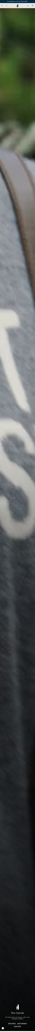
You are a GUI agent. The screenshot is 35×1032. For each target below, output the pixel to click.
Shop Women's (22, 1023)
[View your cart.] (31, 5)
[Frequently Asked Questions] (17, 1)
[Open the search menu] (6, 5)
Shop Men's (12, 1023)
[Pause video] (3, 1028)
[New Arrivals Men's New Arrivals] (17, 519)
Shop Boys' (17, 1026)
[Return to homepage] (17, 5)
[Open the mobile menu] (2, 5)
